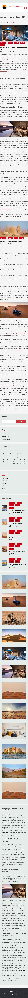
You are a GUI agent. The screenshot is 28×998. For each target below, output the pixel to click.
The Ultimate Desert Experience (11, 241)
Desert (10, 42)
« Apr (3, 466)
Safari (22, 42)
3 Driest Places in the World (10, 434)
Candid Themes (14, 994)
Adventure (3, 42)
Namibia (6, 59)
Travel (2, 44)
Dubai (5, 249)
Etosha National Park (5, 209)
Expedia (4, 95)
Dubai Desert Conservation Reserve (19, 333)
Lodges (16, 42)
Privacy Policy (6, 439)
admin (12, 51)
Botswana (13, 59)
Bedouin (21, 350)
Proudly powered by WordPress (8, 993)
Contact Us (6, 436)
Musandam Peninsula (5, 386)
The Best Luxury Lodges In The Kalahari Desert (13, 48)
